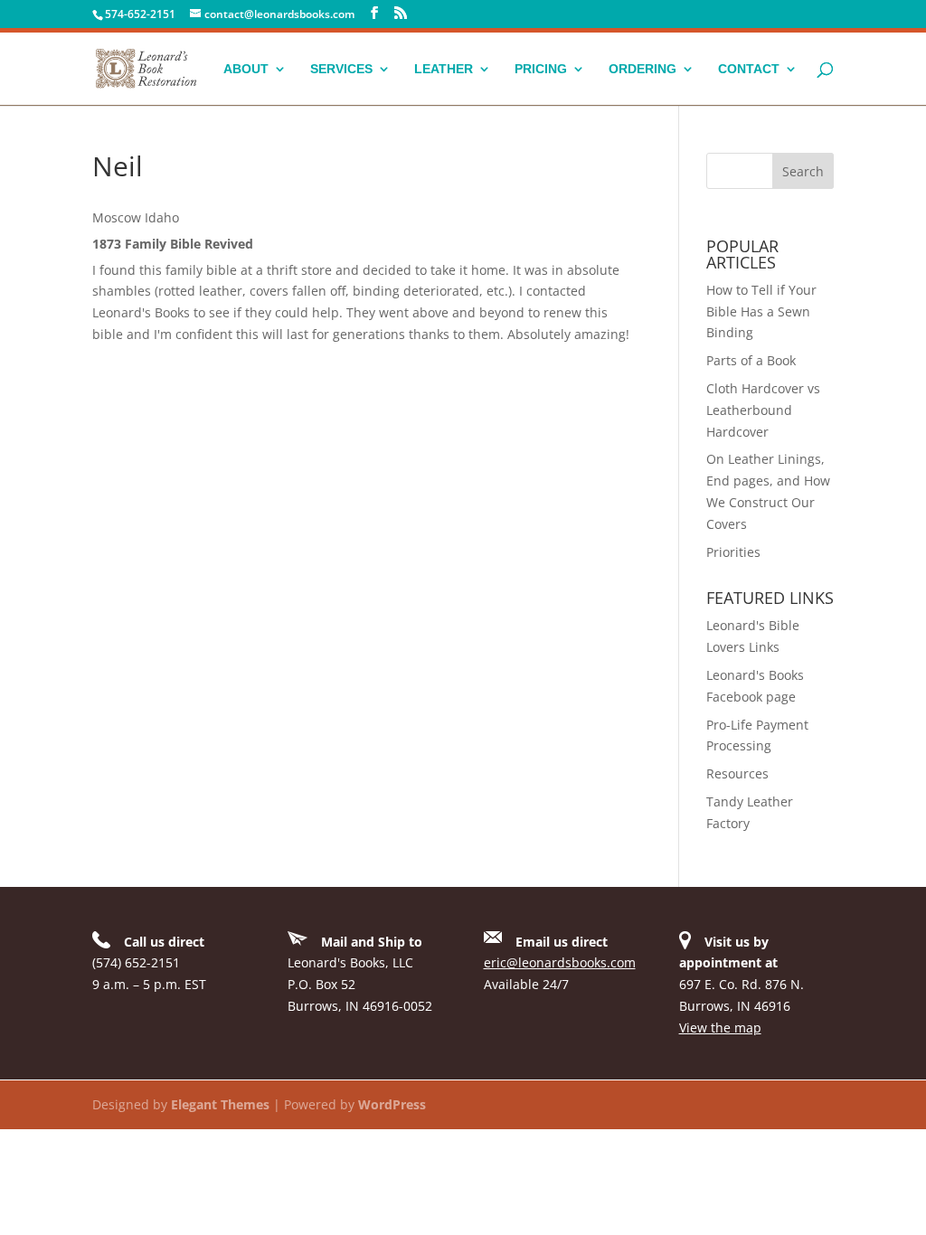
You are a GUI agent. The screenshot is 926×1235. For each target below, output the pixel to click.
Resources (737, 773)
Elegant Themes (220, 1104)
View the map (720, 1027)
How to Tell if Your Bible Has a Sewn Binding (761, 311)
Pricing (541, 69)
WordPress (392, 1104)
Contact (749, 69)
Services (341, 69)
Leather (443, 69)
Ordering (642, 69)
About (246, 69)
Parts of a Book (751, 360)
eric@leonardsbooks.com (560, 962)
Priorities (733, 552)
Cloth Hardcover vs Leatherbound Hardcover (763, 410)
